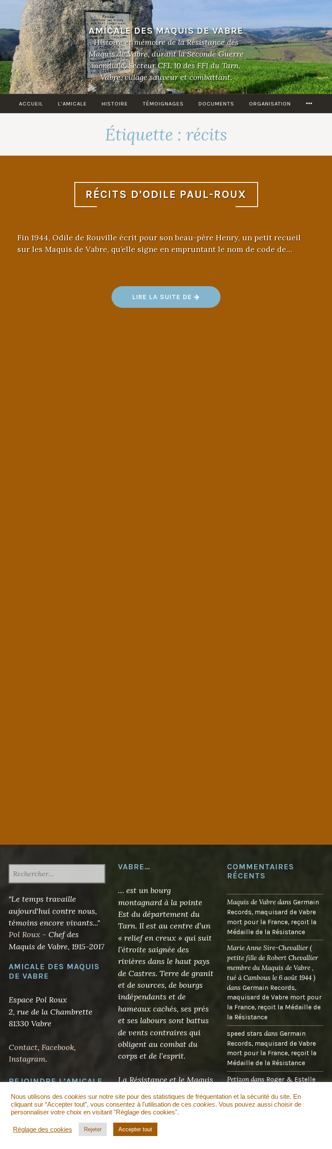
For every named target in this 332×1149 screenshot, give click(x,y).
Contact (23, 1047)
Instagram (27, 1059)
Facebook (58, 1047)
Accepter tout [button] (135, 1129)
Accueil (31, 103)
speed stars (244, 1033)
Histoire (115, 103)
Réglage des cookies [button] (42, 1129)
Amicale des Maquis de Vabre (166, 30)
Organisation (270, 103)
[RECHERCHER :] (57, 874)
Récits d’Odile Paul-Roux (166, 194)
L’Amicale (72, 103)
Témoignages (163, 103)
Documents (216, 103)
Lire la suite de (176, 300)
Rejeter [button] (93, 1129)
